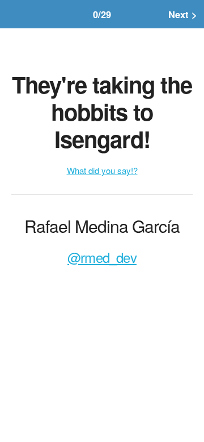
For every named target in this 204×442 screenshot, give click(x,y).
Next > (182, 14)
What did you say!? (102, 170)
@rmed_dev (102, 257)
